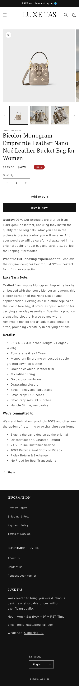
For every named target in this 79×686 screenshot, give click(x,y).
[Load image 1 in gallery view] (18, 115)
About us (14, 558)
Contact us (15, 567)
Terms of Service (19, 533)
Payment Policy (18, 525)
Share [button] (11, 472)
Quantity (8, 175)
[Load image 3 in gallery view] (60, 115)
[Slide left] (4, 116)
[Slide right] (75, 116)
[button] (5, 15)
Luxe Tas (44, 679)
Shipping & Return (20, 516)
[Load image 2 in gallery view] (39, 115)
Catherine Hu (34, 633)
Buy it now (39, 208)
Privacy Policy (17, 507)
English (37, 664)
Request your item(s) (22, 575)
